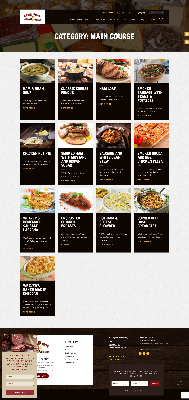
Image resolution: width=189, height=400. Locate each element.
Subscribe (19, 392)
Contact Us (121, 13)
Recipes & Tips (70, 356)
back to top (181, 384)
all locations (116, 359)
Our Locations (70, 353)
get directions (116, 356)
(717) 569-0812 (107, 13)
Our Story (69, 350)
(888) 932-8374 (152, 340)
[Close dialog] (35, 336)
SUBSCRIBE (155, 383)
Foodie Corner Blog (72, 359)
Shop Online (69, 346)
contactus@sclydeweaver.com (156, 343)
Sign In (131, 13)
